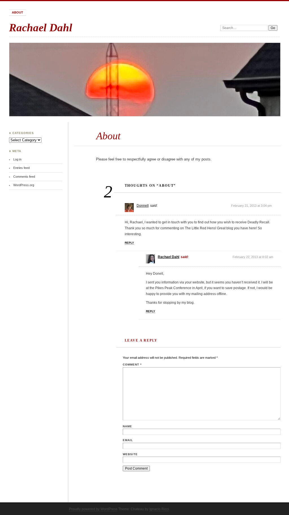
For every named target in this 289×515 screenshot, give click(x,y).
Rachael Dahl (40, 27)
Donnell (143, 206)
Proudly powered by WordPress (93, 509)
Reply (129, 242)
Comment (132, 364)
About (17, 12)
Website (130, 454)
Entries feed (21, 168)
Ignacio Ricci (159, 509)
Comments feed (24, 176)
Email (128, 440)
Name (127, 426)
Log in (17, 159)
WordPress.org (23, 185)
